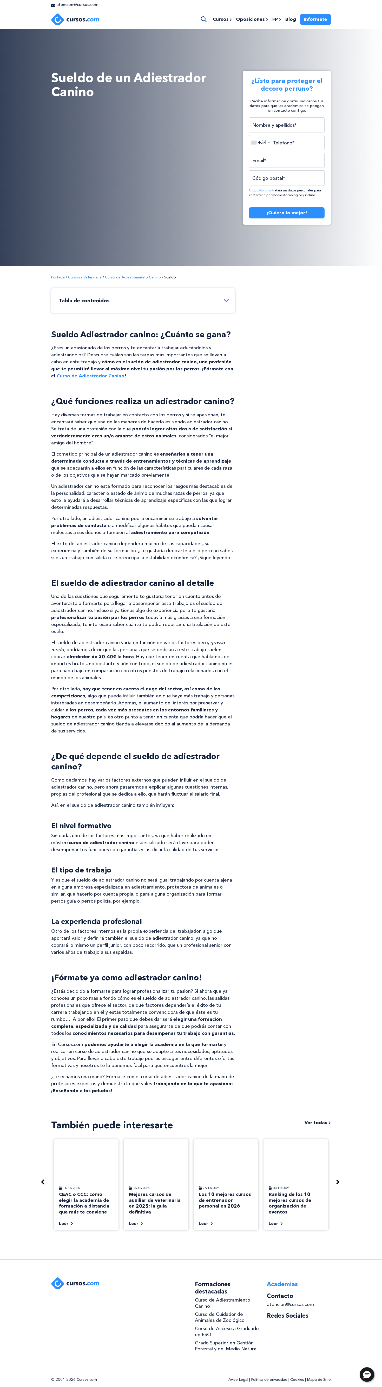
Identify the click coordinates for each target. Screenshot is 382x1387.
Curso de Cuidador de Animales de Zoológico (220, 1317)
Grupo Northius (260, 190)
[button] (367, 1374)
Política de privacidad (269, 1379)
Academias (282, 1284)
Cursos (74, 277)
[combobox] (260, 142)
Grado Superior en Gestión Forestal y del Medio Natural (226, 1346)
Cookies (297, 1379)
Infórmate (315, 19)
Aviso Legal (238, 1379)
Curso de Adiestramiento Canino (133, 277)
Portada (58, 277)
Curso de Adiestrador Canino (90, 376)
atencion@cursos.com (290, 1305)
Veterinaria (92, 277)
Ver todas (316, 1122)
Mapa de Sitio (319, 1379)
